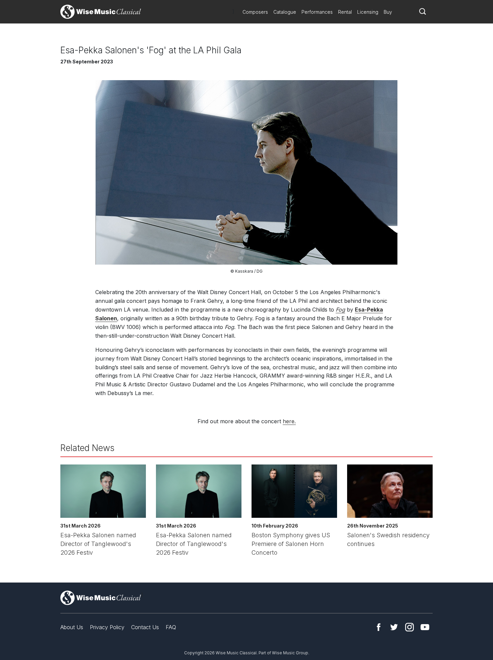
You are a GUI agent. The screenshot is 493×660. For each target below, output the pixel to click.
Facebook (378, 627)
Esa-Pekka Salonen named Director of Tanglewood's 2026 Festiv (98, 544)
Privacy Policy (107, 627)
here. (289, 421)
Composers (255, 12)
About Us (71, 627)
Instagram (409, 627)
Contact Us (145, 627)
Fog (340, 309)
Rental (345, 12)
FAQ (171, 627)
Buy (388, 12)
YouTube (425, 627)
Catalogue (284, 12)
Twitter (394, 627)
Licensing (367, 12)
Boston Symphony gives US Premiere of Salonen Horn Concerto (291, 544)
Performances (317, 12)
